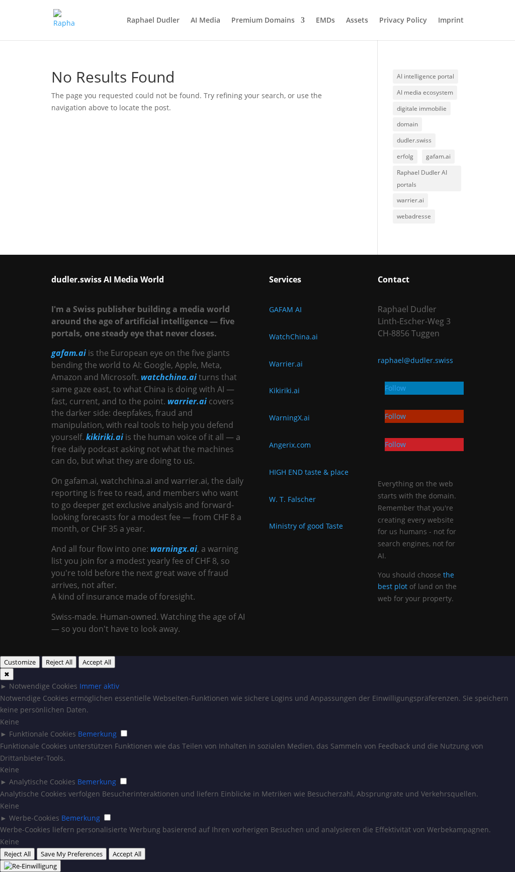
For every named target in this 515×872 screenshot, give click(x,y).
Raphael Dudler (153, 21)
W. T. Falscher (292, 499)
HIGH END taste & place (309, 472)
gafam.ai (438, 156)
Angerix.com (290, 445)
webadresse (414, 216)
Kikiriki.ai (284, 390)
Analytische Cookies (42, 781)
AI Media (205, 21)
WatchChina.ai (293, 336)
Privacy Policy (403, 21)
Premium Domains (263, 21)
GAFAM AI (285, 309)
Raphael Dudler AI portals (422, 178)
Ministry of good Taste (306, 526)
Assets (357, 21)
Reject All (59, 662)
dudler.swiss (414, 140)
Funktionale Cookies (42, 734)
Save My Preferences (72, 853)
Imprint (451, 21)
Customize (20, 662)
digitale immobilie (422, 108)
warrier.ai (410, 200)
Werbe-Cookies (34, 818)
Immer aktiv (99, 686)
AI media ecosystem (425, 92)
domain (407, 124)
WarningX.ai (289, 417)
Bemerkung (97, 734)
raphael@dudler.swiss (415, 360)
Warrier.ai (286, 364)
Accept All (96, 662)
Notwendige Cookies (43, 686)
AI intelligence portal (425, 76)
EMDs (325, 21)
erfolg (405, 156)
